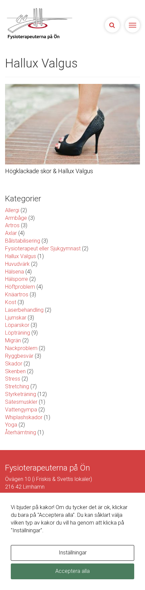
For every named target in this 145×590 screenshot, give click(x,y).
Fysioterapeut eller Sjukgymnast (43, 248)
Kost (10, 302)
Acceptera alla (72, 571)
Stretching (17, 386)
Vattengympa (21, 409)
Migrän (13, 340)
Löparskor (17, 325)
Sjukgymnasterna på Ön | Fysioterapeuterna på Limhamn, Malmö (42, 23)
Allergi (12, 210)
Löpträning (17, 333)
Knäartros (16, 294)
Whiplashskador (23, 417)
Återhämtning (20, 432)
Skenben (15, 371)
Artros (12, 225)
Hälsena (14, 271)
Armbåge (16, 218)
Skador (13, 363)
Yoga (11, 425)
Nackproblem (21, 348)
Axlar (11, 233)
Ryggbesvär (19, 356)
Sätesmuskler (21, 402)
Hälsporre (16, 279)
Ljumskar (15, 317)
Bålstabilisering (22, 241)
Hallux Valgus (20, 256)
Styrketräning (20, 394)
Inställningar (73, 552)
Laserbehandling (24, 310)
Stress (12, 379)
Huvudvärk (17, 264)
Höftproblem (20, 287)
